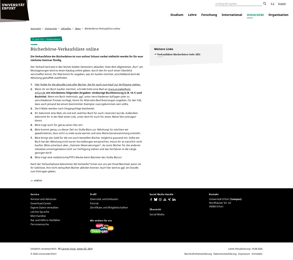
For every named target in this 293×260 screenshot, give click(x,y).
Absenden (264, 3)
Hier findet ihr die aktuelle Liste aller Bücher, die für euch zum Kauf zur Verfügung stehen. (88, 84)
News (77, 28)
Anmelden (257, 253)
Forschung (209, 15)
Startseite (36, 28)
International (232, 15)
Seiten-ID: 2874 (84, 248)
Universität (255, 15)
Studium (176, 15)
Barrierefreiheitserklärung (198, 253)
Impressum (244, 253)
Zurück (38, 180)
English (282, 3)
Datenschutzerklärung (225, 253)
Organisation (278, 15)
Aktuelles (65, 28)
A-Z (272, 3)
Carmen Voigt (68, 248)
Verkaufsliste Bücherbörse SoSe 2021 (178, 54)
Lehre (192, 15)
